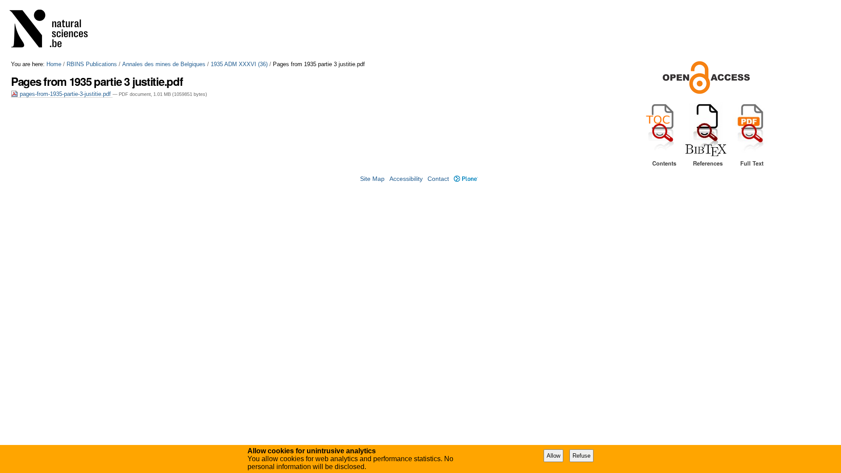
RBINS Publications (92, 64)
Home (53, 64)
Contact (438, 179)
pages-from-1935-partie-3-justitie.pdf (65, 94)
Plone (466, 179)
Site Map (372, 179)
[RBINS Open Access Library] (54, 30)
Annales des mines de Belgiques (163, 64)
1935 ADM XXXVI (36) (239, 64)
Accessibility (406, 179)
